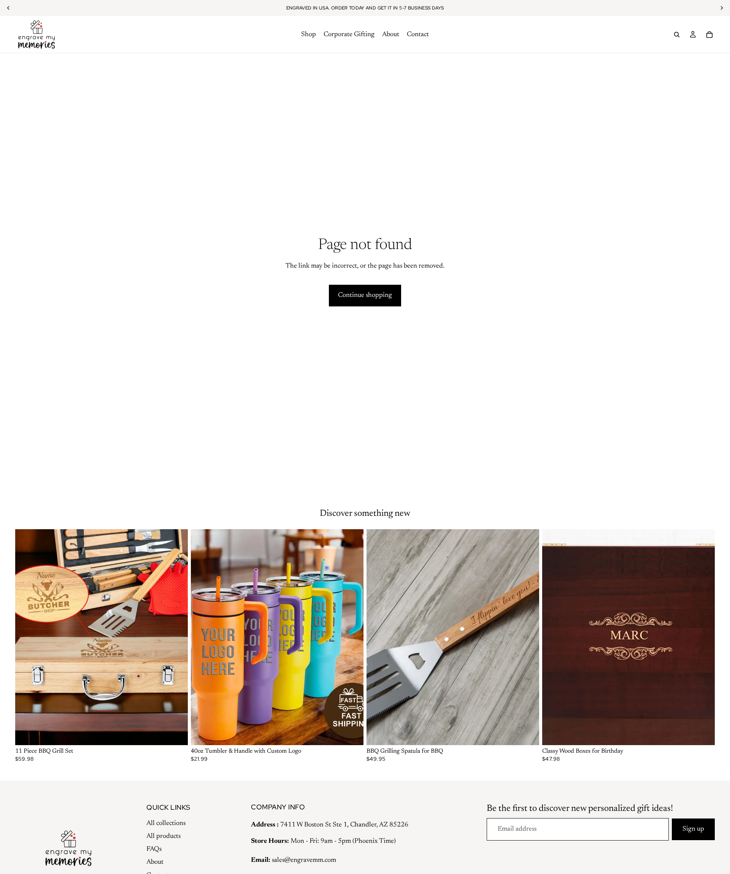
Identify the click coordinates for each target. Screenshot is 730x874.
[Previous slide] (26, 637)
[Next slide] (176, 637)
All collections (166, 823)
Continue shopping (365, 295)
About (154, 862)
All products (163, 836)
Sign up (693, 829)
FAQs (154, 849)
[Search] (676, 34)
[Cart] (709, 34)
